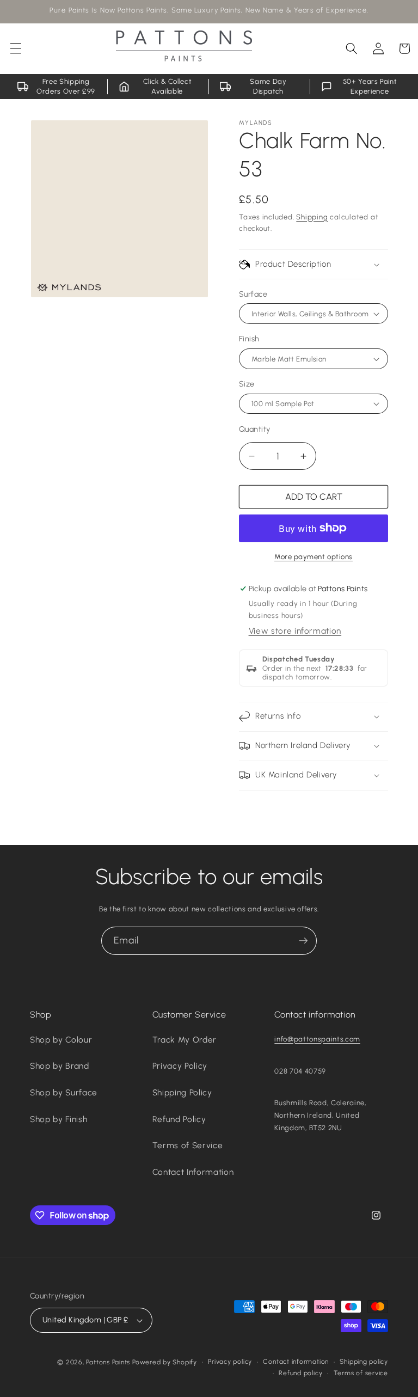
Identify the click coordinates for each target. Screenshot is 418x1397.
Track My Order (184, 1039)
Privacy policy (230, 1361)
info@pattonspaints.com (317, 1038)
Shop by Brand (59, 1066)
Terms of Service (187, 1145)
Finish (249, 339)
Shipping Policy (182, 1092)
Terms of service (361, 1373)
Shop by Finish (58, 1119)
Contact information (296, 1361)
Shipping (312, 216)
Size (247, 384)
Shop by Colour (61, 1039)
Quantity (255, 429)
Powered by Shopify (164, 1362)
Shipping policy (364, 1361)
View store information (295, 631)
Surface (253, 294)
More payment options (313, 556)
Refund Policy (179, 1119)
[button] (16, 48)
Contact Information (193, 1172)
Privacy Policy (179, 1066)
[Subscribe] (303, 941)
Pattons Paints (108, 1362)
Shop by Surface (63, 1092)
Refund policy (300, 1373)
